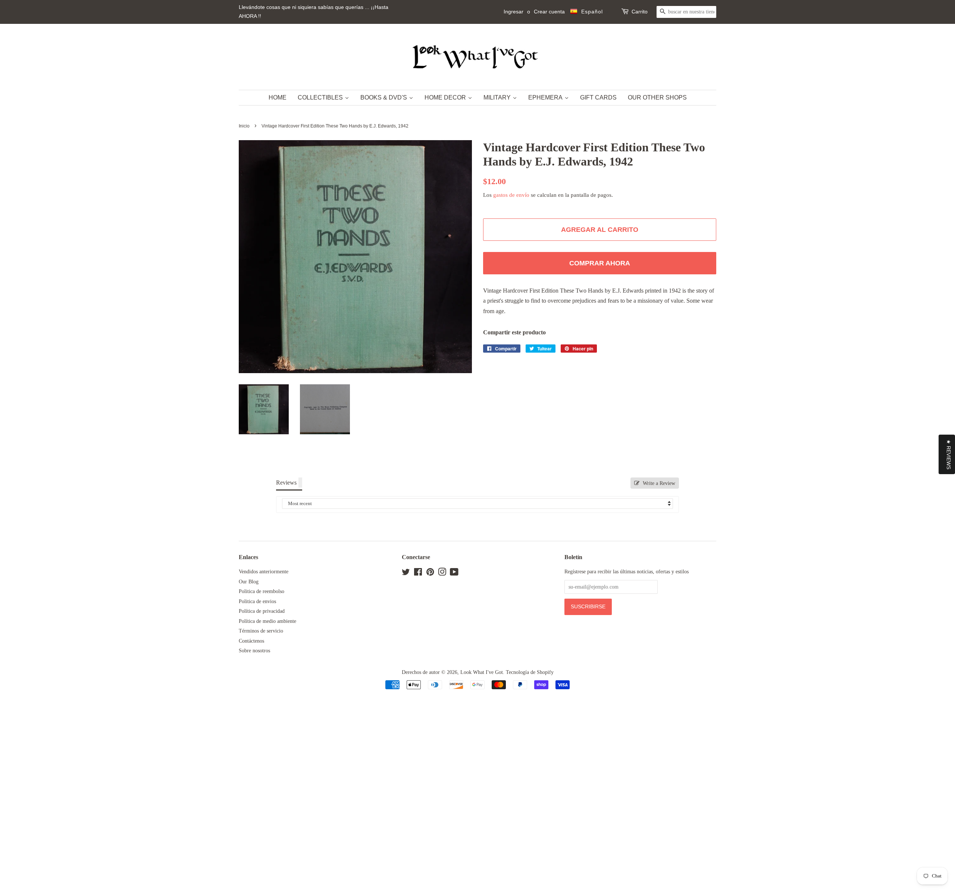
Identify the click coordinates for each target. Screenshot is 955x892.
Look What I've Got (481, 672)
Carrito (640, 12)
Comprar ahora (599, 263)
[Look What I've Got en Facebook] (418, 573)
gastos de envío (511, 195)
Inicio (244, 126)
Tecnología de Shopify (530, 672)
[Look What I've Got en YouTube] (454, 573)
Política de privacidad (262, 611)
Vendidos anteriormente (263, 571)
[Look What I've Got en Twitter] (406, 573)
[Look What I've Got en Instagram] (442, 573)
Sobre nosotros (254, 650)
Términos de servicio (261, 631)
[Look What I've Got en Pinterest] (430, 573)
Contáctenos (251, 641)
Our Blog (249, 581)
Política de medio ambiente (267, 621)
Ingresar (513, 12)
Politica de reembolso (261, 591)
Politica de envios (257, 601)
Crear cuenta (549, 12)
